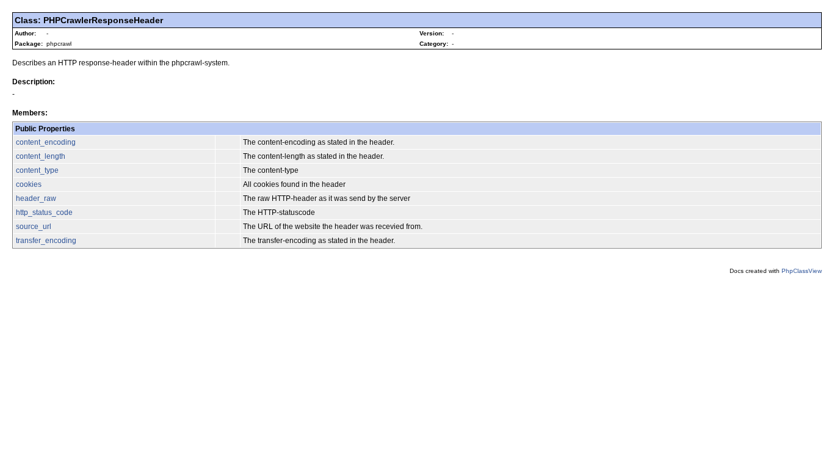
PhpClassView (801, 270)
